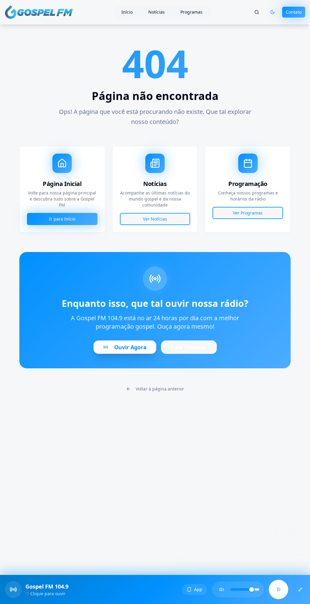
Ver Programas (248, 213)
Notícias (156, 12)
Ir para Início (62, 219)
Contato (294, 12)
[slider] (252, 589)
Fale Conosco (188, 347)
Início (127, 12)
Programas (191, 12)
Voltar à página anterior (160, 389)
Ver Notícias (155, 219)
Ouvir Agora (130, 347)
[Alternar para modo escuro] (272, 12)
